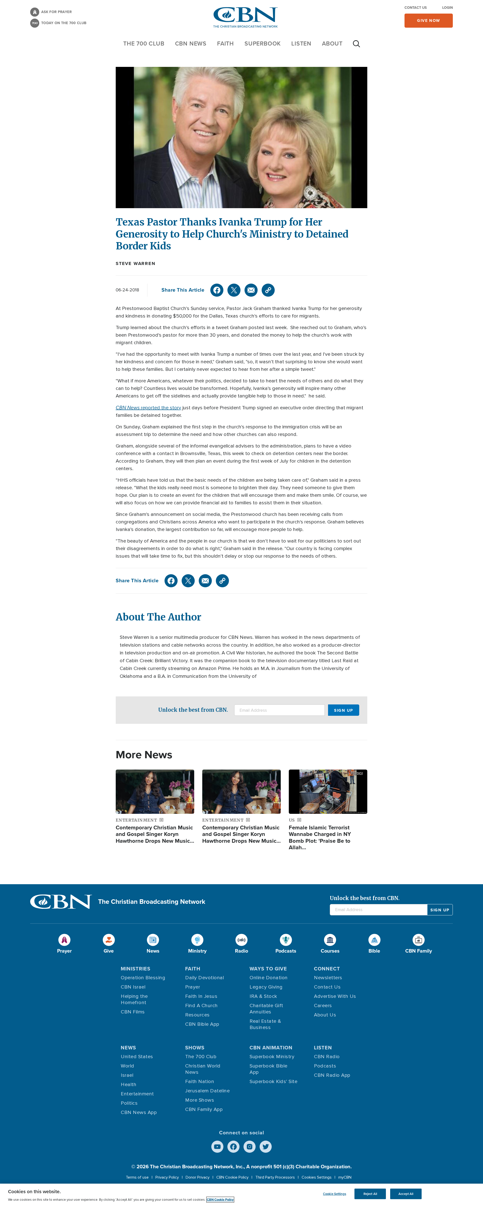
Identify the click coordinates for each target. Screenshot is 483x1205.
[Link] (268, 290)
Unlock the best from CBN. (193, 710)
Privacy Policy (167, 1177)
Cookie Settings (334, 1193)
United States (137, 1057)
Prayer (192, 987)
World (127, 1066)
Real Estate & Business (265, 1024)
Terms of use (137, 1177)
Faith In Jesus (201, 996)
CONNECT (327, 968)
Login (447, 7)
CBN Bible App (202, 1024)
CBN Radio (327, 1057)
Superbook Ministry (272, 1057)
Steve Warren (135, 263)
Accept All (405, 1193)
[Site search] (356, 46)
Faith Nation (199, 1082)
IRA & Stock (263, 996)
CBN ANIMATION (271, 1047)
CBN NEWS (191, 43)
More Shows (199, 1100)
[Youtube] (217, 1147)
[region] (241, 1194)
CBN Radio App (332, 1075)
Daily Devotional (204, 978)
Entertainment (137, 1094)
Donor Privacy (198, 1177)
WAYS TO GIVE (268, 968)
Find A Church (201, 1006)
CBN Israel (133, 987)
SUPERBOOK (263, 43)
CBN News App (139, 1112)
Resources (197, 1015)
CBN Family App (204, 1109)
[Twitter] (233, 290)
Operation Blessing (143, 978)
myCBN (344, 1177)
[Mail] (251, 290)
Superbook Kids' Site (273, 1082)
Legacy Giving (266, 987)
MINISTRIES (135, 968)
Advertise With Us (335, 996)
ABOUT (332, 43)
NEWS (128, 1047)
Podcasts (325, 1066)
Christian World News (203, 1069)
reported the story (148, 408)
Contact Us (416, 7)
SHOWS (195, 1047)
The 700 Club (144, 43)
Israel (127, 1075)
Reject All (370, 1193)
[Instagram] (250, 1147)
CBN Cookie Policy (232, 1177)
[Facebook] (216, 290)
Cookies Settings (317, 1177)
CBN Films (133, 1012)
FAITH (225, 43)
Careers (323, 1006)
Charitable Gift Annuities (266, 1009)
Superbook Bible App (269, 1069)
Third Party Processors (275, 1177)
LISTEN (301, 43)
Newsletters (328, 978)
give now (428, 20)
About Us (325, 1015)
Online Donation (269, 978)
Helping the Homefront (134, 999)
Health (128, 1085)
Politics (129, 1103)
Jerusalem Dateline (207, 1091)
